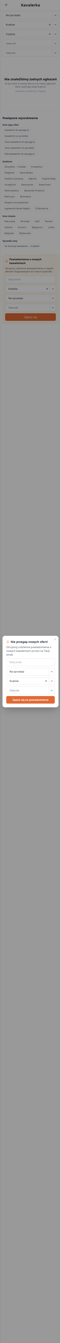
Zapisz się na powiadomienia (30, 700)
